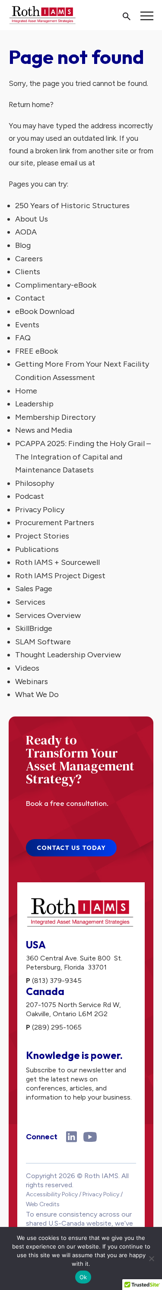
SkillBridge (33, 628)
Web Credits (43, 1204)
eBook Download (44, 311)
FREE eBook (36, 351)
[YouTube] (90, 1137)
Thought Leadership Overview (68, 654)
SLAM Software (43, 642)
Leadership (34, 404)
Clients (27, 271)
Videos (27, 668)
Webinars (31, 681)
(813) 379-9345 (57, 980)
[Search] (126, 16)
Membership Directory (55, 417)
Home (26, 391)
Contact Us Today (71, 848)
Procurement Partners (54, 522)
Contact (30, 298)
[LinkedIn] (71, 1136)
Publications (37, 549)
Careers (29, 258)
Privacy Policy (39, 509)
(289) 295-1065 (57, 1027)
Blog (23, 245)
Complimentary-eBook (55, 285)
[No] (151, 1258)
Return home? (31, 104)
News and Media (43, 430)
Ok (83, 1277)
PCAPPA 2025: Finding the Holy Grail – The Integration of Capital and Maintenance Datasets (83, 457)
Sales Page (33, 588)
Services (30, 602)
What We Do (37, 694)
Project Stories (42, 536)
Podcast (29, 496)
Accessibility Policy (52, 1194)
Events (27, 325)
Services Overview (48, 615)
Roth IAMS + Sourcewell (57, 562)
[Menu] (146, 16)
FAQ (23, 337)
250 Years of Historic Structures (72, 205)
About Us (31, 219)
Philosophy (34, 483)
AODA (26, 232)
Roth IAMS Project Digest (60, 575)
